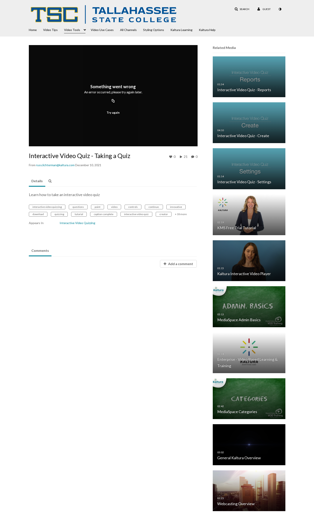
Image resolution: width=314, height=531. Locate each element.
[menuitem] (36, 29)
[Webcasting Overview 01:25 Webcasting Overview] (249, 490)
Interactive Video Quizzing (77, 223)
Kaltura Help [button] (207, 30)
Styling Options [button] (153, 30)
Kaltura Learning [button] (181, 30)
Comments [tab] (40, 250)
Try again (113, 112)
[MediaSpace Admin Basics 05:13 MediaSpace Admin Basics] (249, 306)
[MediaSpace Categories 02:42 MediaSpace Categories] (249, 398)
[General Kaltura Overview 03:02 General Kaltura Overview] (249, 444)
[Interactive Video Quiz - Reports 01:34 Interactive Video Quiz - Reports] (249, 76)
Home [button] (33, 30)
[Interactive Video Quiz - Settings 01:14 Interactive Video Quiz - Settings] (249, 168)
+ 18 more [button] (181, 214)
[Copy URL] (113, 101)
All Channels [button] (128, 30)
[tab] (37, 181)
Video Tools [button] (72, 30)
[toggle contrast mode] (279, 9)
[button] (242, 9)
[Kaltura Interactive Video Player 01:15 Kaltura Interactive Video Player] (249, 260)
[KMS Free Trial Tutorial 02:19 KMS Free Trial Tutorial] (249, 214)
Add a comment (180, 264)
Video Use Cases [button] (102, 30)
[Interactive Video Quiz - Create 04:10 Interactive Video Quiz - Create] (249, 122)
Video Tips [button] (50, 30)
